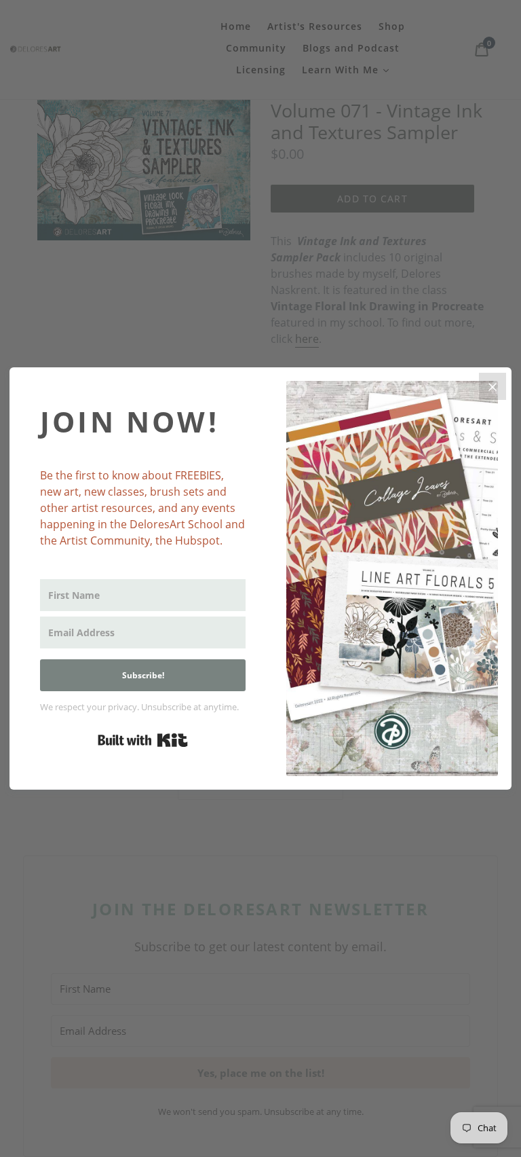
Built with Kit (143, 740)
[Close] (492, 386)
